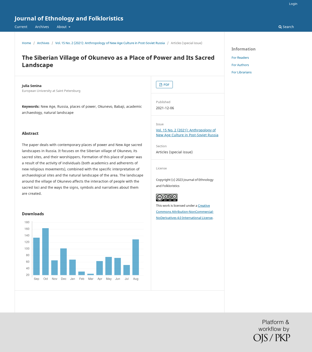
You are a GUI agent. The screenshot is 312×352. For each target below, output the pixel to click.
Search (288, 26)
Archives (42, 26)
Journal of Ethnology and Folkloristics (69, 18)
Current (21, 26)
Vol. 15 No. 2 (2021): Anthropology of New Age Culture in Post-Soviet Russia (110, 43)
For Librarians (242, 72)
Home (26, 43)
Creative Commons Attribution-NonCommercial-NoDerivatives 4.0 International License (185, 211)
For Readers (240, 57)
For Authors (240, 65)
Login (293, 3)
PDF (166, 84)
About (62, 26)
